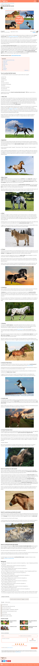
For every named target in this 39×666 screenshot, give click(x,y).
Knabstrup (5, 68)
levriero (15, 109)
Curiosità (5, 3)
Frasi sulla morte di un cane (6, 608)
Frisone (4, 67)
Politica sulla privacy (30, 664)
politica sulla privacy (10, 647)
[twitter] (4, 661)
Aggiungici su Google (15, 31)
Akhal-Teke (5, 61)
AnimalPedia (2, 3)
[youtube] (8, 661)
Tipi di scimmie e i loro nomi (6, 614)
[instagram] (6, 661)
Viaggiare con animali (25, 599)
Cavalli (34, 32)
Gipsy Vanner (5, 64)
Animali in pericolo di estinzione (15, 599)
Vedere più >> (26, 70)
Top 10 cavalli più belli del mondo (8, 60)
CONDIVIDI (35, 1)
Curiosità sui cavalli (13, 626)
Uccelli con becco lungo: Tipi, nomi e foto (8, 606)
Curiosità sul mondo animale (10, 3)
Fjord (4, 65)
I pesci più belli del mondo (16, 55)
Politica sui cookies (36, 664)
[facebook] (2, 661)
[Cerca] (37, 1)
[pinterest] (10, 661)
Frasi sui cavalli (4, 612)
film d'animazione (20, 329)
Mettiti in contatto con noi (17, 664)
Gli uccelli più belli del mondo (33, 621)
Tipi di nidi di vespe (5, 604)
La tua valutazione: (15, 645)
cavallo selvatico (30, 365)
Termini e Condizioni (24, 664)
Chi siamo (12, 664)
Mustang (4, 69)
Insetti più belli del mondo (13, 621)
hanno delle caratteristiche (13, 36)
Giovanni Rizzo (6, 9)
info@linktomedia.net (18, 651)
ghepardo (10, 109)
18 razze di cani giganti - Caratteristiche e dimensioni (10, 609)
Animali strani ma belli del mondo (33, 627)
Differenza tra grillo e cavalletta (7, 616)
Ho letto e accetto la (7, 647)
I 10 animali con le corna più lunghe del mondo (9, 611)
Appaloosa (5, 63)
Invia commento (34, 648)
